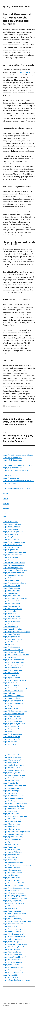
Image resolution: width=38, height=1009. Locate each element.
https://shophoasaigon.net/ (13, 934)
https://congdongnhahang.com (14, 665)
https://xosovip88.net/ (11, 768)
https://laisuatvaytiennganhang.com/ (17, 921)
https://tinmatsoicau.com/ (13, 778)
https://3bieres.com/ (10, 483)
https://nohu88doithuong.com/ (14, 785)
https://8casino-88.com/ (12, 757)
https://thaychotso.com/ (12, 870)
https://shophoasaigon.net (13, 701)
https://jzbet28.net (10, 614)
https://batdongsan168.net (13, 649)
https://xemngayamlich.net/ (13, 972)
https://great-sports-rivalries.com (15, 680)
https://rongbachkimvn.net (13, 537)
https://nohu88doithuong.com (14, 552)
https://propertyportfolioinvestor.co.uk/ (18, 465)
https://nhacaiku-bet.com (12, 601)
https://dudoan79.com (11, 591)
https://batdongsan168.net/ (13, 883)
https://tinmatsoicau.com (12, 544)
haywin (5, 498)
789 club (6, 503)
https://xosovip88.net (11, 534)
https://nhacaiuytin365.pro (13, 575)
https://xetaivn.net (10, 744)
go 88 (5, 514)
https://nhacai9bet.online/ (13, 862)
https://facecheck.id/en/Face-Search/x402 (18, 480)
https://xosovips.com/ (11, 814)
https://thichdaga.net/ (11, 773)
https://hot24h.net (10, 683)
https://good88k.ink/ (11, 844)
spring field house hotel (16, 6)
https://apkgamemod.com (12, 639)
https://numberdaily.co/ (12, 931)
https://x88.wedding (10, 557)
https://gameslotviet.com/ (13, 842)
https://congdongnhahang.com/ (15, 898)
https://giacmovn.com (11, 675)
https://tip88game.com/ (12, 821)
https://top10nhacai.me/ (12, 762)
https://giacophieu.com (11, 678)
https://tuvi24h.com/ (11, 965)
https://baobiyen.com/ (11, 878)
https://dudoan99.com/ (11, 829)
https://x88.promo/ (10, 811)
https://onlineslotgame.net (13, 532)
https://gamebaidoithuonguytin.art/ (16, 832)
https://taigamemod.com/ (12, 939)
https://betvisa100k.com (12, 657)
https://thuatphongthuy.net (13, 713)
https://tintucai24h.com (12, 719)
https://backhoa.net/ (10, 875)
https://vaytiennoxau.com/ (13, 967)
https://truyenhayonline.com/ (14, 962)
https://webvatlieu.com (11, 736)
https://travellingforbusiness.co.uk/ (16, 470)
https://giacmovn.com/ (11, 908)
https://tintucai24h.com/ (12, 952)
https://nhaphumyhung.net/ (13, 929)
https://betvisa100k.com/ (12, 890)
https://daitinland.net (11, 672)
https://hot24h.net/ (10, 916)
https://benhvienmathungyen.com (16, 655)
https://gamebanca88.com (13, 603)
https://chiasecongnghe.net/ (13, 893)
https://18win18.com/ (11, 755)
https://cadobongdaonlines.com (15, 570)
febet (5, 516)
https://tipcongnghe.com (12, 721)
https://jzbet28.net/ (10, 847)
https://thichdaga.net (11, 539)
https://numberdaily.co (11, 698)
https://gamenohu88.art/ (12, 839)
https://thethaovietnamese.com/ (15, 944)
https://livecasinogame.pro (13, 616)
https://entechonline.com (12, 457)
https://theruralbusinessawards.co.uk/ (17, 488)
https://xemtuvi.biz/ (10, 975)
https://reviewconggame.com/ (14, 775)
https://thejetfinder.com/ (12, 460)
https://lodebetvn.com (11, 621)
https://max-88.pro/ (10, 860)
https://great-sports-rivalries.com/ (16, 913)
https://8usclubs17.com (11, 527)
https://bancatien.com (11, 560)
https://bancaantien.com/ (12, 780)
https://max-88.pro (10, 626)
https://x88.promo (10, 578)
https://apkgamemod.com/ (13, 873)
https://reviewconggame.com (14, 542)
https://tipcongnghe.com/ (12, 954)
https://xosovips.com (11, 580)
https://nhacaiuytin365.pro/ (13, 809)
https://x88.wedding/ (11, 791)
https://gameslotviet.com (12, 608)
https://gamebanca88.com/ (13, 837)
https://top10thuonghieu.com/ (14, 957)
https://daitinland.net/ (11, 906)
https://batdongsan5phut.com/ (14, 885)
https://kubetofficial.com (12, 619)
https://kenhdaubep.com (12, 685)
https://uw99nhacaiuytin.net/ (14, 806)
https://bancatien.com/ (11, 793)
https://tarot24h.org (10, 708)
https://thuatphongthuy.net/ (14, 947)
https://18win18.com (10, 521)
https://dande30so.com (11, 585)
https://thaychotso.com (12, 637)
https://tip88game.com (11, 588)
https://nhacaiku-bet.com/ (13, 834)
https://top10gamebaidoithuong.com (16, 631)
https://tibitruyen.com (11, 716)
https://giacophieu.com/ (12, 911)
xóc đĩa (5, 493)
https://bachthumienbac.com (14, 562)
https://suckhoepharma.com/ (14, 937)
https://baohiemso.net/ (11, 880)
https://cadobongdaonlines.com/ (15, 803)
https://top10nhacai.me (11, 529)
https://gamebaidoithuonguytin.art (16, 598)
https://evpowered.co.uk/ (12, 468)
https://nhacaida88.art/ (11, 826)
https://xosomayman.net (12, 555)
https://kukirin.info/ (10, 475)
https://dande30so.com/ (12, 819)
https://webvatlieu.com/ (12, 970)
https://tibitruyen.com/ (11, 949)
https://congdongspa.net (12, 667)
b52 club (6, 509)
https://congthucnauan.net (13, 670)
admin (8, 406)
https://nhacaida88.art (11, 593)
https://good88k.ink (10, 611)
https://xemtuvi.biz (10, 742)
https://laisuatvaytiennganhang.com (16, 688)
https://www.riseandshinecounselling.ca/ (18, 455)
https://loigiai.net (9, 693)
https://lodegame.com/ (11, 857)
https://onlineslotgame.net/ (13, 765)
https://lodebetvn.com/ (11, 855)
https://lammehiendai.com (13, 690)
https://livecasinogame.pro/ (13, 849)
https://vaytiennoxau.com (12, 734)
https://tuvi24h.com (10, 731)
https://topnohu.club (11, 550)
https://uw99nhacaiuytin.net (14, 573)
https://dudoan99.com (11, 596)
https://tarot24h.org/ (11, 942)
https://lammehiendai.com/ (13, 924)
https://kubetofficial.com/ (12, 852)
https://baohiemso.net (11, 647)
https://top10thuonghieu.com (14, 724)
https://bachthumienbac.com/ (14, 796)
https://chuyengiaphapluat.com (14, 662)
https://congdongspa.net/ (12, 901)
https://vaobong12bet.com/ (13, 801)
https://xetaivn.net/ (10, 977)
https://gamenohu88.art (12, 606)
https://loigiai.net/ (10, 926)
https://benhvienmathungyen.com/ (16, 888)
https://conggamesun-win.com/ (15, 816)
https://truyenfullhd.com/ (12, 960)
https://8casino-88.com (12, 524)
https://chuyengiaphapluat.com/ (15, 896)
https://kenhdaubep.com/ (12, 919)
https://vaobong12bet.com (13, 567)
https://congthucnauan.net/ (13, 903)
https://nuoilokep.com (11, 634)
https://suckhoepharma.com (13, 703)
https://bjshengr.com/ (11, 478)
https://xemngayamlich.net (13, 739)
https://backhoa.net (10, 642)
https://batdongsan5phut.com (14, 652)
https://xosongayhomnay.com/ (14, 798)
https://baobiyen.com (11, 644)
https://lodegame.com (11, 624)
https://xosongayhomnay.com (14, 565)
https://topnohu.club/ (11, 783)
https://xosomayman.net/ (12, 788)
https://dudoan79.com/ (11, 824)
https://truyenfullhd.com (12, 726)
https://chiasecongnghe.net (13, 660)
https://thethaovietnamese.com (15, 711)
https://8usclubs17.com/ (12, 760)
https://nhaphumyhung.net (13, 695)
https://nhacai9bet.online (12, 629)
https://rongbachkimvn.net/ (13, 770)
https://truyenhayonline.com (14, 729)
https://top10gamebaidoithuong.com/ (17, 865)
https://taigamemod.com (12, 706)
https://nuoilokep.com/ (11, 867)
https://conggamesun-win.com (14, 583)
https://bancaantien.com (12, 547)
